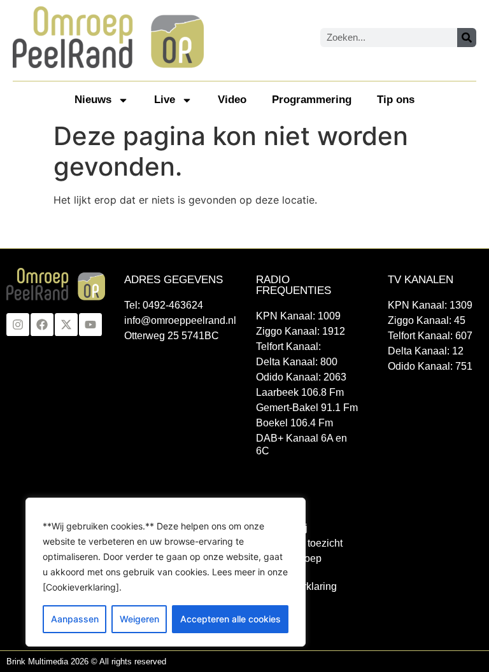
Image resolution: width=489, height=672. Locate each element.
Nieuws (92, 100)
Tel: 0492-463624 (163, 305)
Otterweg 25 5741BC (171, 335)
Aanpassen (75, 618)
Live (164, 100)
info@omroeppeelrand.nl (177, 320)
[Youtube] (90, 324)
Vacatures (278, 601)
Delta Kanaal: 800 (296, 361)
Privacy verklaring (296, 586)
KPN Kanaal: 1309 (430, 305)
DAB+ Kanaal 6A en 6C (301, 444)
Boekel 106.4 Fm (294, 422)
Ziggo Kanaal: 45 (426, 320)
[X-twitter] (66, 324)
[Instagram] (17, 324)
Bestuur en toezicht (299, 543)
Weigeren (139, 618)
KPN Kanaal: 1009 (298, 316)
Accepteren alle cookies (230, 618)
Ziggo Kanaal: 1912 (300, 331)
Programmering (311, 100)
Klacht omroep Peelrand (289, 565)
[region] (165, 572)
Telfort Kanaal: (288, 346)
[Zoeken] (466, 37)
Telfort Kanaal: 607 (430, 335)
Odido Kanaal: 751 (430, 366)
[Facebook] (42, 324)
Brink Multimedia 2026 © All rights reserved (86, 661)
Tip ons (396, 100)
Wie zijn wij (282, 527)
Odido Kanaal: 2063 (301, 377)
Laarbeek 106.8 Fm (300, 392)
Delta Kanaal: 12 (426, 351)
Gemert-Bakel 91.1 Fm (307, 407)
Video (232, 100)
